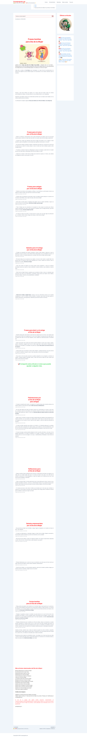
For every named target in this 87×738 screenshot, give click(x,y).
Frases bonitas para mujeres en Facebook (23, 675)
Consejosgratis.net (19, 1)
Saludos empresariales (34, 523)
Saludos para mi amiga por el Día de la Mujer (23, 685)
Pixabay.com (44, 695)
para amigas (34, 402)
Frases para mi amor (34, 132)
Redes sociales (65, 2)
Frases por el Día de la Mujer (20, 677)
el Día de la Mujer (34, 332)
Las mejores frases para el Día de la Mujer (23, 678)
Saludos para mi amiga (34, 248)
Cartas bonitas (34, 601)
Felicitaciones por (34, 398)
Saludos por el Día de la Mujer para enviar (23, 687)
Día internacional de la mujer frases (22, 671)
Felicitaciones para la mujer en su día (22, 673)
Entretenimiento (52, 2)
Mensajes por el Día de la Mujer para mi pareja (24, 681)
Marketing (59, 2)
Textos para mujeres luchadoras (21, 689)
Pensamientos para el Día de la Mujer (22, 682)
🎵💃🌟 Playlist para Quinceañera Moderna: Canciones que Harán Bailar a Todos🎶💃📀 (65, 60)
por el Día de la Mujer (34, 134)
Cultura (46, 2)
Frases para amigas (34, 186)
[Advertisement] (34, 28)
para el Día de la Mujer (34, 603)
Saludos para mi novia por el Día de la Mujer (23, 686)
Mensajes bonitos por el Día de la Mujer (22, 679)
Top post (71, 2)
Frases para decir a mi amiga (34, 330)
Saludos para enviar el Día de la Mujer (22, 683)
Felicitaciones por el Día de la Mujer (22, 674)
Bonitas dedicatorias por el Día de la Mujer (23, 670)
